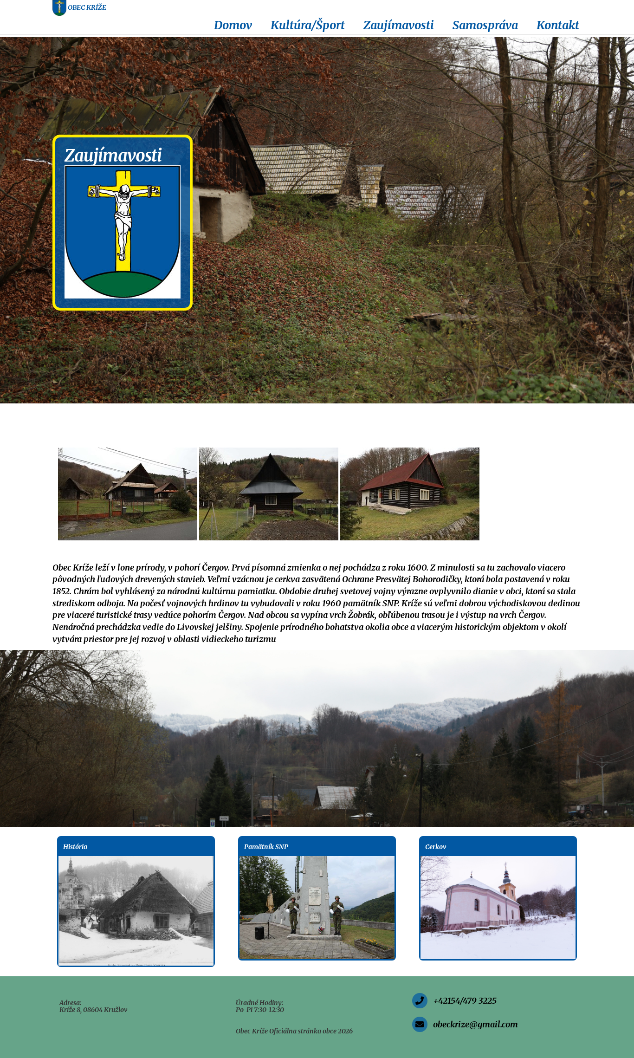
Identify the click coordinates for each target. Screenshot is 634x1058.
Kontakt (558, 25)
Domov (233, 25)
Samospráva (485, 25)
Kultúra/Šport (308, 25)
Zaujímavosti (398, 25)
